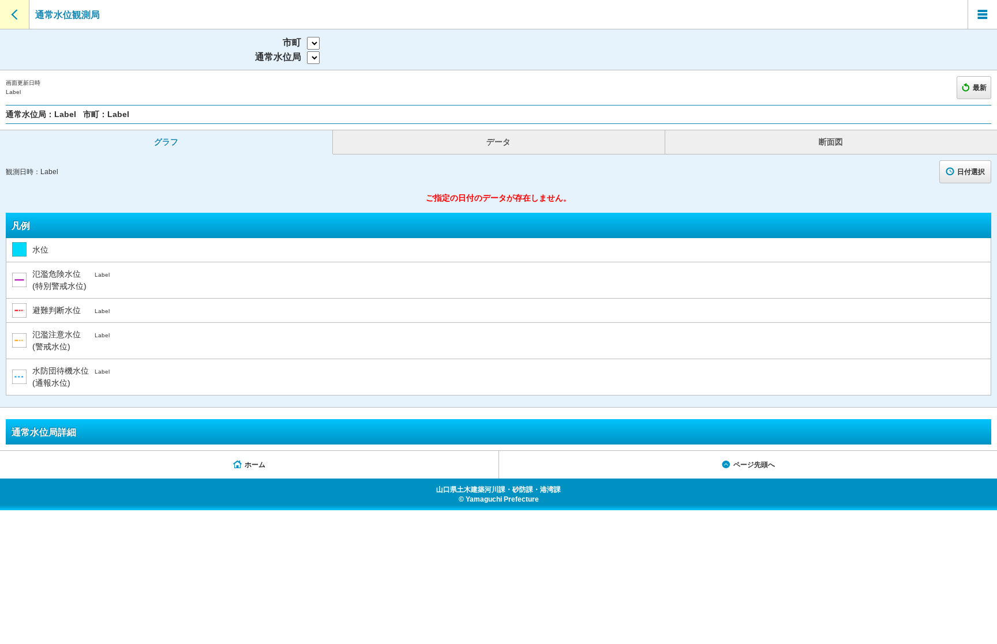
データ (498, 141)
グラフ (166, 141)
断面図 (831, 141)
